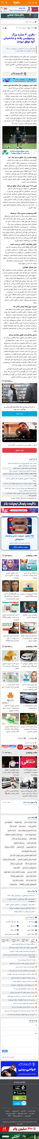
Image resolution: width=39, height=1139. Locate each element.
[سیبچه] (19, 1088)
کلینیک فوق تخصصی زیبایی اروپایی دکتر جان (23, 855)
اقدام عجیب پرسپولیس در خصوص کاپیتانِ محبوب (20, 905)
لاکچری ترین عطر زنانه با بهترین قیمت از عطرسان (22, 951)
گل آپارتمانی (20, 847)
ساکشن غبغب (32, 826)
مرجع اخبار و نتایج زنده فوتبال (14, 834)
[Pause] (4, 401)
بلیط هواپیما (18, 822)
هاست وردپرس (31, 872)
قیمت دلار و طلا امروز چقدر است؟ (26, 960)
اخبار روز (23, 1111)
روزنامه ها (31, 922)
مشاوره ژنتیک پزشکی (9, 859)
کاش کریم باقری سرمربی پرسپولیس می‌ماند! (21, 908)
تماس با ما (32, 1113)
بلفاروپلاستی (8, 822)
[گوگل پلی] (19, 1093)
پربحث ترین (3, 940)
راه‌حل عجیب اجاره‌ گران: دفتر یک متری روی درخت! (22, 971)
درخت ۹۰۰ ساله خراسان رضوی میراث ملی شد (22, 1007)
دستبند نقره (22, 826)
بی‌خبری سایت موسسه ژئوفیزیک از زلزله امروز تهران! (21, 1000)
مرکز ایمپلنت (13, 884)
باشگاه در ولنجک (9, 847)
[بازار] (19, 1098)
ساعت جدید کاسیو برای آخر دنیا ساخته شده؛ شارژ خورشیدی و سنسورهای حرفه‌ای (22, 464)
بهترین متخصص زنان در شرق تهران (14, 872)
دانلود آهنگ (32, 839)
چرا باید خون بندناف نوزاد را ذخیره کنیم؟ (24, 468)
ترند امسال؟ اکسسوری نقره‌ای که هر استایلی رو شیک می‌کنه (21, 480)
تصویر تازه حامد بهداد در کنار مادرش (25, 967)
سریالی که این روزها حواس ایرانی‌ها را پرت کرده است (21, 1015)
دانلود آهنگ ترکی (31, 876)
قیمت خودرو (30, 926)
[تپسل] (3, 381)
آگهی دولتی (28, 1116)
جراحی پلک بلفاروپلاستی (29, 851)
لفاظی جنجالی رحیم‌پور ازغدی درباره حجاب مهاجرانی (20, 974)
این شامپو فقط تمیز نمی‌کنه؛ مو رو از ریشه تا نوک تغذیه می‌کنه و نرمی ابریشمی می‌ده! (20, 489)
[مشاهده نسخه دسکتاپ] (2, 2)
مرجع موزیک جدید (30, 834)
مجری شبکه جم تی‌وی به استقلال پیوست (23, 981)
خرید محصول (19, 450)
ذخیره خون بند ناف (30, 864)
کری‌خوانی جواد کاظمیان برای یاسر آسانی (23, 1003)
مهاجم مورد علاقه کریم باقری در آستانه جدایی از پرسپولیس (20, 900)
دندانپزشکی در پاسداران (29, 868)
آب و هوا (13, 926)
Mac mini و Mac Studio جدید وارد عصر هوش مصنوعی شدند (19, 475)
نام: (36, 1025)
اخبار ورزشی (15, 1111)
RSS (9, 1116)
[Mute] (7, 401)
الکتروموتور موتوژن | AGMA (28, 884)
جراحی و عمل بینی (18, 880)
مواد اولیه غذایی (31, 843)
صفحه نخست (31, 1111)
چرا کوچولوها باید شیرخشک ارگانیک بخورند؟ (23, 498)
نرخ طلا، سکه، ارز (11, 922)
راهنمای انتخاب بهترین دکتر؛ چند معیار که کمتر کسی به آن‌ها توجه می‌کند (19, 956)
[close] (1, 1125)
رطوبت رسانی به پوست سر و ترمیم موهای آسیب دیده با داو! (20, 484)
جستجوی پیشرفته (17, 1116)
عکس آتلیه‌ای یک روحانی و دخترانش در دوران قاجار (21, 996)
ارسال (5, 1051)
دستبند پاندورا (12, 830)
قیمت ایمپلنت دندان (30, 822)
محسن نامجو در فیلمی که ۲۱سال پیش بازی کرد (22, 993)
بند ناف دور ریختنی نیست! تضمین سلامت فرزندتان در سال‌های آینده (20, 494)
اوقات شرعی (30, 934)
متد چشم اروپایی (31, 847)
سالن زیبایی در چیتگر (16, 864)
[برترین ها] (16, 2)
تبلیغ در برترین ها (10, 1113)
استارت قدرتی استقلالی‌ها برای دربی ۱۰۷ (24, 989)
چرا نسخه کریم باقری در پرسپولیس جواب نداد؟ (21, 895)
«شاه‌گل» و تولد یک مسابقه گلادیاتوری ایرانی (23, 944)
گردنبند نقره (13, 826)
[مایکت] (19, 1103)
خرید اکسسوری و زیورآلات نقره (27, 830)
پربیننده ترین (13, 940)
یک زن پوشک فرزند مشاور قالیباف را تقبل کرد (22, 985)
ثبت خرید (19, 413)
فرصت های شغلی (22, 1113)
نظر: (36, 1033)
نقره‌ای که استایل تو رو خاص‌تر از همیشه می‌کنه (22, 471)
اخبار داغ (23, 940)
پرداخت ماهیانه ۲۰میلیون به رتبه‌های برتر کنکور (23, 978)
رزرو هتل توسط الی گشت (19, 839)
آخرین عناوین (33, 940)
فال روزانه (13, 930)
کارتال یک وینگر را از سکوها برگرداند (24, 912)
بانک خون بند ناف (31, 880)
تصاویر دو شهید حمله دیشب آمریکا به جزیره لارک (21, 948)
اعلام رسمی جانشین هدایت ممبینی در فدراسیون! (22, 964)
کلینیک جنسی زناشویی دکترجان (27, 859)
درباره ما (8, 1111)
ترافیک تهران (30, 930)
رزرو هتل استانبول (19, 843)
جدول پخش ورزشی (10, 934)
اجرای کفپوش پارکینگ (17, 876)
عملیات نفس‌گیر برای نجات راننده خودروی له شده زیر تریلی (19, 1011)
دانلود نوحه (17, 868)
